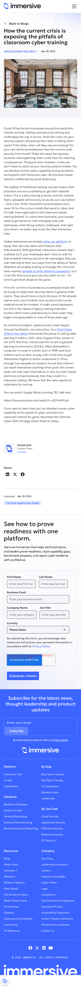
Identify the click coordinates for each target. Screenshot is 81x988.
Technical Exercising (15, 816)
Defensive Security (52, 834)
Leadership (47, 798)
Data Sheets (11, 888)
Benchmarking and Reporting (21, 828)
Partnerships (11, 906)
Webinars (9, 876)
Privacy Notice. (41, 646)
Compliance (48, 894)
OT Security (48, 840)
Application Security (53, 822)
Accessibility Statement (55, 912)
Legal (44, 888)
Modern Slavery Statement (57, 918)
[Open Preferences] (5, 981)
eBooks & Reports (14, 882)
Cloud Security (49, 816)
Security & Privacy (51, 906)
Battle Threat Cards (15, 900)
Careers (46, 870)
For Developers (50, 786)
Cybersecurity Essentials (18, 918)
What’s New (11, 864)
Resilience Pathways (16, 804)
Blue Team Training (52, 774)
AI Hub (8, 780)
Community (11, 924)
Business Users (50, 792)
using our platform (55, 241)
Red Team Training (52, 780)
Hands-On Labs (13, 810)
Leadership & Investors (54, 864)
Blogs (7, 858)
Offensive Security (52, 828)
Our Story (47, 858)
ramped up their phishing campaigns (46, 271)
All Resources (12, 930)
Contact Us (47, 930)
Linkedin (21, 452)
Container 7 (11, 870)
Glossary (9, 912)
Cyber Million (49, 882)
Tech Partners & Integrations (58, 900)
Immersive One (13, 774)
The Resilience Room (16, 894)
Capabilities (11, 786)
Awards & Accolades (53, 876)
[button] (73, 6)
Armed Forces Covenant (55, 924)
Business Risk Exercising (18, 822)
